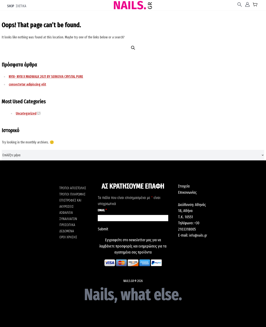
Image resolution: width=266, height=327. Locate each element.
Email (102, 210)
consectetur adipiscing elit (27, 84)
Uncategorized (26, 113)
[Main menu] (240, 5)
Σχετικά (21, 6)
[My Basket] (255, 5)
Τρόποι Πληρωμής (72, 194)
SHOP (10, 6)
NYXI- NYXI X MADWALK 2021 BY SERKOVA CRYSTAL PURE (46, 76)
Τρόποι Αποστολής (72, 188)
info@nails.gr (198, 235)
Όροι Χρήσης (68, 237)
